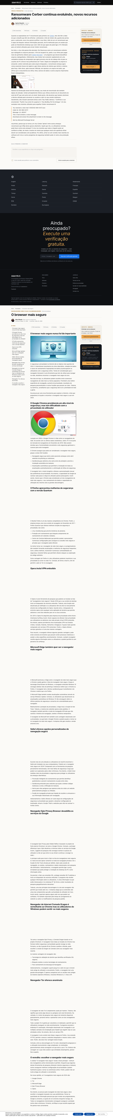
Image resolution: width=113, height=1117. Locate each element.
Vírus (43, 277)
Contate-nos (76, 291)
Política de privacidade (78, 283)
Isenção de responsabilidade (79, 285)
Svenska (44, 193)
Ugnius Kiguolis (19, 23)
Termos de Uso (76, 280)
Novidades (26, 2)
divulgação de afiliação (54, 299)
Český (44, 197)
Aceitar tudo (78, 1114)
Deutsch (44, 185)
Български (45, 205)
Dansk (44, 189)
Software (39, 2)
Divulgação (75, 288)
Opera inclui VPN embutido (16, 347)
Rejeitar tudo (89, 1114)
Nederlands (76, 181)
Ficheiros (46, 2)
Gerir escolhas (101, 1114)
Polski (13, 185)
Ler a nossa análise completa (91, 70)
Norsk (13, 197)
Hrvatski (44, 201)
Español (75, 189)
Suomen (75, 193)
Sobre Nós (75, 277)
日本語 (75, 201)
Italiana (13, 189)
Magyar (75, 197)
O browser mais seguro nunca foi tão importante (18, 329)
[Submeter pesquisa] (75, 2)
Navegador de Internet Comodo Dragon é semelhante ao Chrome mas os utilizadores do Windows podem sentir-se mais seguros (18, 372)
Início (12, 8)
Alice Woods (18, 319)
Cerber (52, 36)
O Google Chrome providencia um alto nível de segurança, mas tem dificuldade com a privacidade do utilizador (19, 336)
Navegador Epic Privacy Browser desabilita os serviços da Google (18, 364)
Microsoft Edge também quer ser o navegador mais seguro (18, 352)
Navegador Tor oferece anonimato (18, 379)
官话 (12, 201)
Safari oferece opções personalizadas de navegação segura (18, 358)
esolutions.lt (24, 286)
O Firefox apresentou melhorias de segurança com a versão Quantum (18, 343)
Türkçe (13, 193)
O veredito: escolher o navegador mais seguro (18, 383)
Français (75, 185)
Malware (33, 2)
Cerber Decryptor (37, 55)
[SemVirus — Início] (16, 2)
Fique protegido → (91, 66)
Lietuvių (44, 181)
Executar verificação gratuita (69, 256)
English (13, 181)
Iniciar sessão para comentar (66, 160)
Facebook (13, 289)
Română (13, 205)
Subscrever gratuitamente (91, 40)
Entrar (99, 2)
